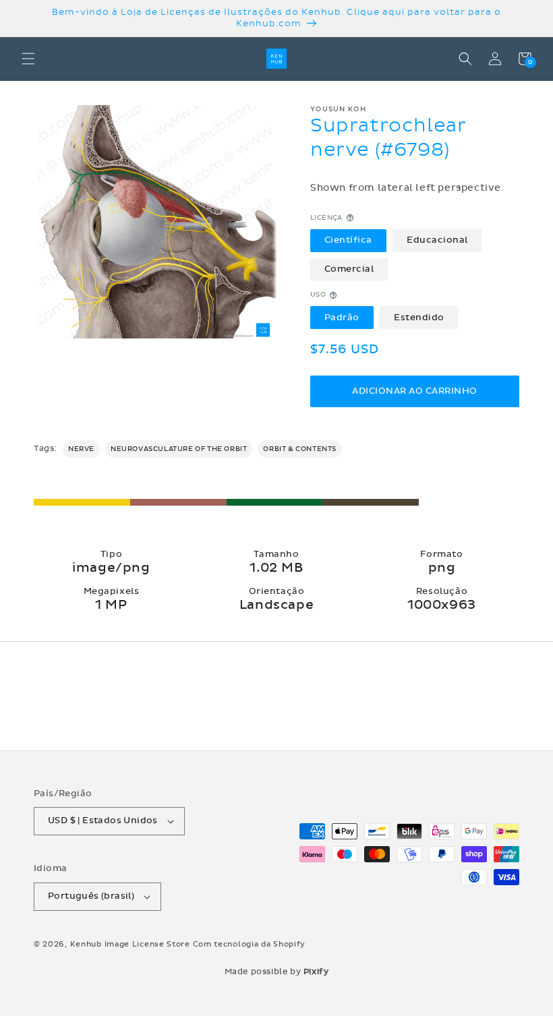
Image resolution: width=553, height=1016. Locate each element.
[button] (28, 58)
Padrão (341, 317)
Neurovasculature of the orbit (179, 449)
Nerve (81, 449)
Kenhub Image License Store (130, 944)
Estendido (419, 317)
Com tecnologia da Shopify (249, 944)
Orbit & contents (300, 449)
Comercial (349, 269)
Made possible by (277, 971)
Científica (348, 240)
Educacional (437, 240)
